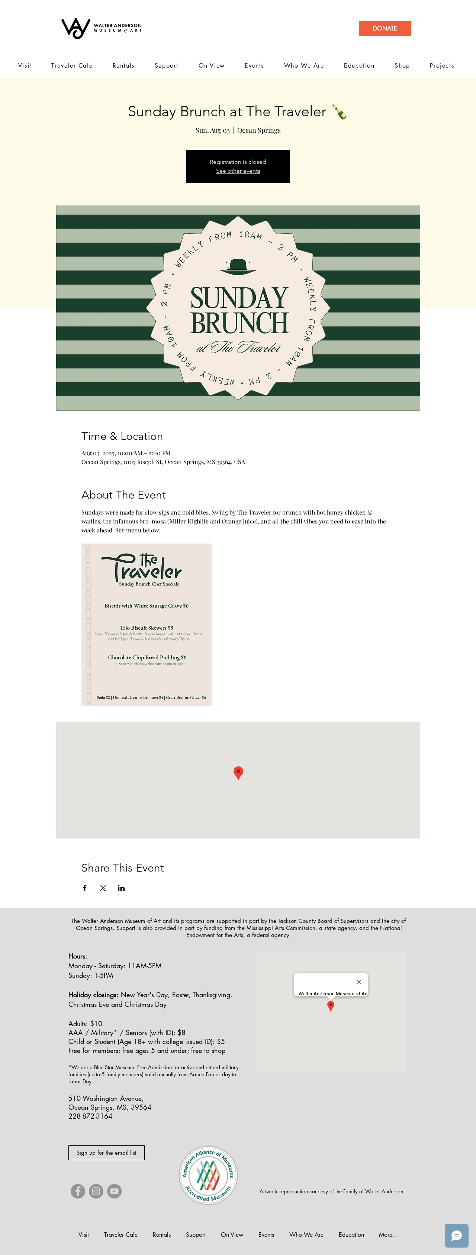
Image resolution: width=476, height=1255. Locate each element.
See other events (238, 170)
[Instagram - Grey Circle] (96, 1191)
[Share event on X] (103, 888)
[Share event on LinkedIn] (121, 888)
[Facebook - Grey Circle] (78, 1191)
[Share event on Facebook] (85, 888)
